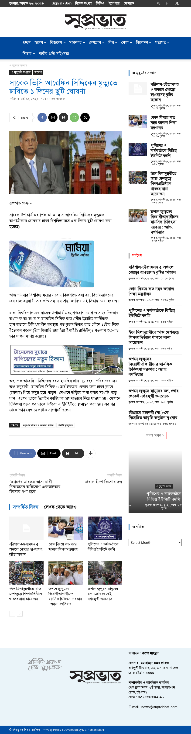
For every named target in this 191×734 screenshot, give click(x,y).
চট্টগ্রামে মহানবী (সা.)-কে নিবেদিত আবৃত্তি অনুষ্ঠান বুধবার (153, 415)
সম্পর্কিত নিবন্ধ (25, 507)
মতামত (160, 42)
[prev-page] (12, 614)
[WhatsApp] (74, 117)
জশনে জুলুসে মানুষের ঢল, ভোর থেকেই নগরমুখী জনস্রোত (103, 593)
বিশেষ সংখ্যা (83, 3)
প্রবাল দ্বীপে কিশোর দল (103, 481)
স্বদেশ (39, 42)
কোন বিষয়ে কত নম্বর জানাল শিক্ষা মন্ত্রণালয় (164, 122)
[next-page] (20, 614)
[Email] (53, 117)
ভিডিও (100, 3)
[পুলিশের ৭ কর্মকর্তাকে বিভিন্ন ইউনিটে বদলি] (105, 528)
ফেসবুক (129, 3)
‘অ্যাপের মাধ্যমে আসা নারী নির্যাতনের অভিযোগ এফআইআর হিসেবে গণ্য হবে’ (35, 486)
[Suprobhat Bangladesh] (95, 22)
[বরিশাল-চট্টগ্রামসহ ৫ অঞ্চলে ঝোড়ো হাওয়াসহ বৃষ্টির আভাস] (26, 528)
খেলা (125, 42)
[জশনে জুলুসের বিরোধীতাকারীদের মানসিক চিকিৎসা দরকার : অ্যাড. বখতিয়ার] (65, 573)
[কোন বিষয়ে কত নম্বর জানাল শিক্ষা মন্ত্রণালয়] (65, 528)
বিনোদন (142, 42)
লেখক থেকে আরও (60, 507)
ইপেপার (114, 3)
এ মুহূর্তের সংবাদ (21, 72)
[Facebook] (167, 3)
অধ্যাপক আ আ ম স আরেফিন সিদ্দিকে (38, 425)
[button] (158, 3)
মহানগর (75, 42)
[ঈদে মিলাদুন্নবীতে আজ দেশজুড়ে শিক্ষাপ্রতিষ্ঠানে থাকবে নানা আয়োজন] (26, 573)
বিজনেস (56, 42)
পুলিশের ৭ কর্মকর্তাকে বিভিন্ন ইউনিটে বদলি (164, 150)
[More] (91, 453)
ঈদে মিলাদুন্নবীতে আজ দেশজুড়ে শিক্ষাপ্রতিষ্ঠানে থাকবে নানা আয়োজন (25, 593)
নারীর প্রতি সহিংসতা (54, 53)
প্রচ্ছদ (27, 42)
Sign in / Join (62, 3)
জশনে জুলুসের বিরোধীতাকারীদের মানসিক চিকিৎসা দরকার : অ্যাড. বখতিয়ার (165, 222)
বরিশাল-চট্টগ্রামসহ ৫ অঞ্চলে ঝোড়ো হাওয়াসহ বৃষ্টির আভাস (25, 549)
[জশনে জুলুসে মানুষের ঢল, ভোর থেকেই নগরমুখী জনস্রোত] (105, 573)
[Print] (63, 117)
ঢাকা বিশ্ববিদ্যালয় (65, 425)
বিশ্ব (111, 42)
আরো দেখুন (153, 435)
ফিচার (27, 53)
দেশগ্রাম (95, 42)
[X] (177, 3)
